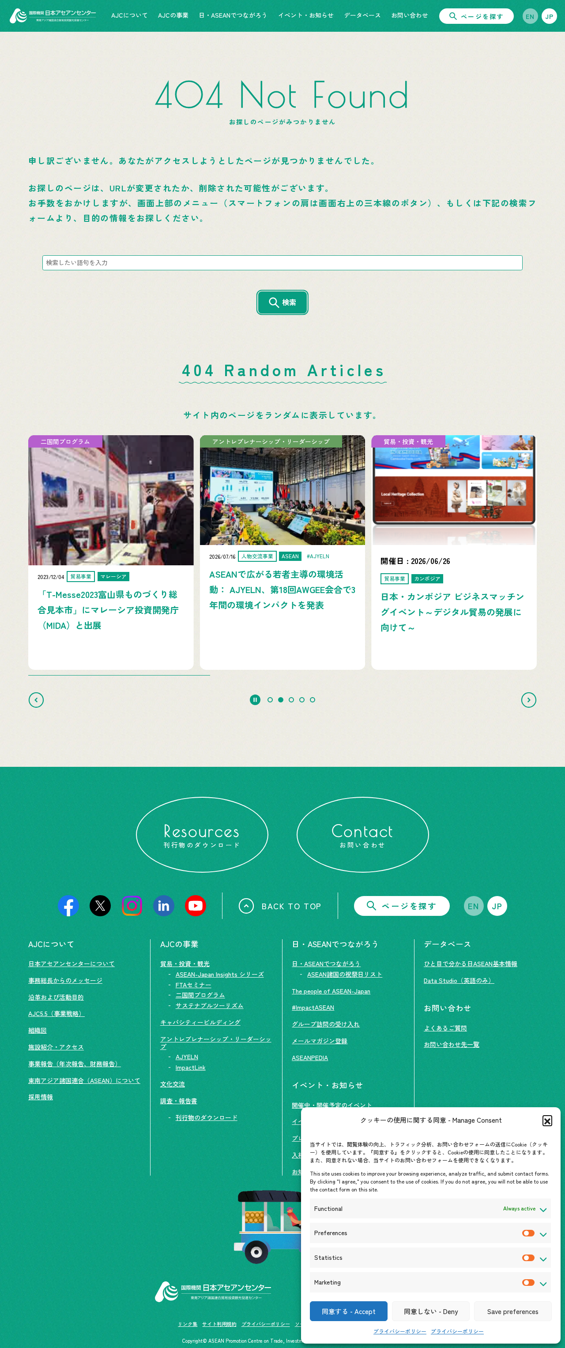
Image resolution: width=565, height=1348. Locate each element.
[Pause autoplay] (255, 700)
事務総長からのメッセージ (65, 980)
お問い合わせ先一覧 (451, 1044)
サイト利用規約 (219, 1323)
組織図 (37, 1030)
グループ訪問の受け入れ (326, 1023)
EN (530, 16)
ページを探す (482, 16)
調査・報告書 (178, 1100)
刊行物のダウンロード (206, 1117)
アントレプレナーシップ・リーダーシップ (215, 1042)
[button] (547, 1120)
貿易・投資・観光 (185, 963)
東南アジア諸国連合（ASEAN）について (84, 1080)
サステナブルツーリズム (210, 1005)
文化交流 (172, 1083)
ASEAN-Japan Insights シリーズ (220, 974)
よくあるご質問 (445, 1027)
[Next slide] (529, 699)
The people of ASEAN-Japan (331, 990)
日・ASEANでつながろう (326, 963)
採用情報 (40, 1096)
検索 (289, 302)
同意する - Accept (349, 1311)
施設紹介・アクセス (56, 1046)
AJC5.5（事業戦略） (56, 1013)
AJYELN (187, 1056)
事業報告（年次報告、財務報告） (74, 1063)
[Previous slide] (36, 699)
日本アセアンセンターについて (71, 963)
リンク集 (187, 1323)
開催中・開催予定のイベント (332, 1105)
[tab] (270, 699)
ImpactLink (191, 1067)
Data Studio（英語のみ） (459, 980)
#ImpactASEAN (313, 1007)
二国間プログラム (200, 994)
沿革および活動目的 (56, 997)
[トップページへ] (52, 16)
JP (549, 16)
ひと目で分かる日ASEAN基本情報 (470, 963)
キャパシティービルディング (200, 1022)
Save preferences (513, 1311)
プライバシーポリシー (399, 1331)
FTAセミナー (193, 984)
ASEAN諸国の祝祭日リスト (344, 974)
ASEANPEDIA (310, 1057)
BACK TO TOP (292, 905)
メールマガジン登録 (319, 1040)
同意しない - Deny (431, 1311)
